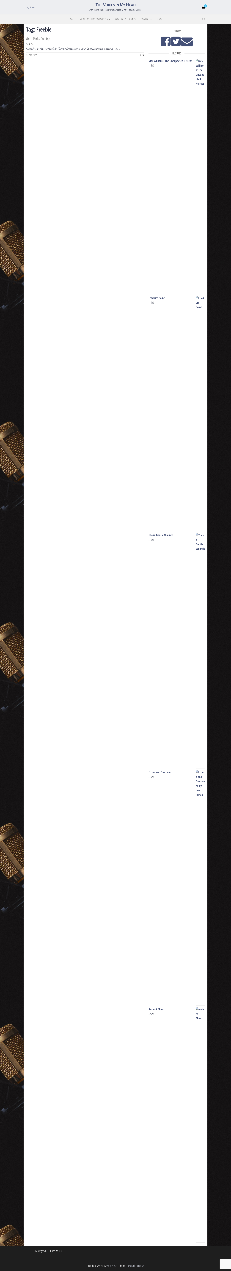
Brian (31, 44)
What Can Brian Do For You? (94, 19)
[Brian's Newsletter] (187, 44)
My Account (31, 7)
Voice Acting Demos (125, 19)
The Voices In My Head (115, 5)
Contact (145, 19)
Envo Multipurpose (135, 1266)
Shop (159, 19)
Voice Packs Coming (38, 38)
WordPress (111, 1266)
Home (72, 19)
